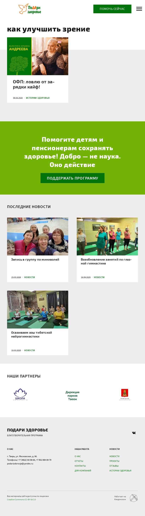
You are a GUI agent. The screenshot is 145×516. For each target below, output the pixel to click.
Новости (114, 456)
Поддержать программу (72, 178)
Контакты (80, 465)
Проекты (114, 461)
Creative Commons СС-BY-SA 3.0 (21, 499)
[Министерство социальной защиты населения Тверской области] (125, 392)
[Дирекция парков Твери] (72, 392)
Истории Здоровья (120, 470)
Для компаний (83, 470)
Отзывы (113, 465)
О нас (78, 456)
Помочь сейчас (112, 9)
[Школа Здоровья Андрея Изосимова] (20, 392)
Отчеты (79, 461)
